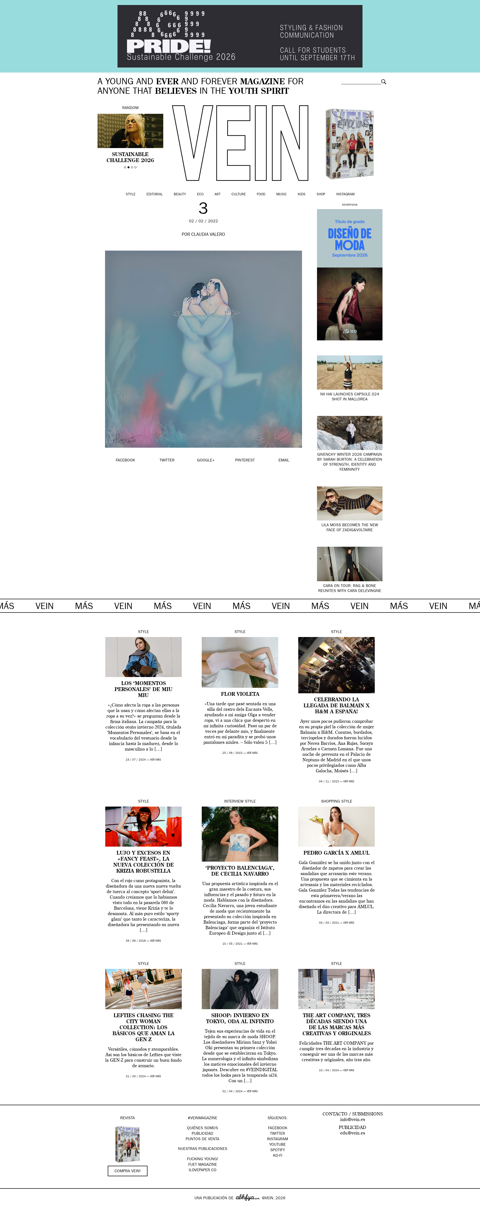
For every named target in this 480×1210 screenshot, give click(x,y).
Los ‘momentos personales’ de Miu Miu (143, 689)
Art (217, 194)
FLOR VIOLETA (240, 694)
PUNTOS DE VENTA (202, 1139)
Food (261, 194)
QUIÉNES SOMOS (202, 1128)
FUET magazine (202, 1165)
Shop (320, 194)
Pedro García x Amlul (337, 853)
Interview (234, 802)
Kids (302, 194)
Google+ (9, 1206)
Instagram (345, 194)
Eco (200, 194)
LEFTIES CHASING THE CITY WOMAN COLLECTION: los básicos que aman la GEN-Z (143, 1027)
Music (281, 194)
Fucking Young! (202, 1159)
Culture (239, 194)
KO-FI (277, 1156)
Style (131, 194)
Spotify (277, 1150)
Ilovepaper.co (202, 1170)
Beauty (180, 194)
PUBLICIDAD (202, 1134)
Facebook (277, 1128)
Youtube (277, 1145)
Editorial (154, 194)
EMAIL (283, 461)
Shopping (330, 802)
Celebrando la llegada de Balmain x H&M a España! (337, 706)
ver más (155, 760)
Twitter (277, 1134)
